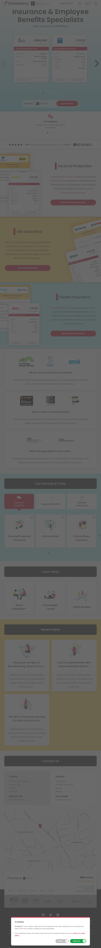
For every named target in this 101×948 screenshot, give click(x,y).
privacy (76, 933)
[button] (62, 941)
